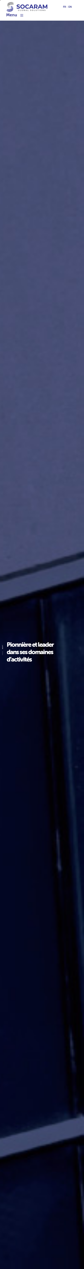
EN (70, 6)
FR (64, 6)
